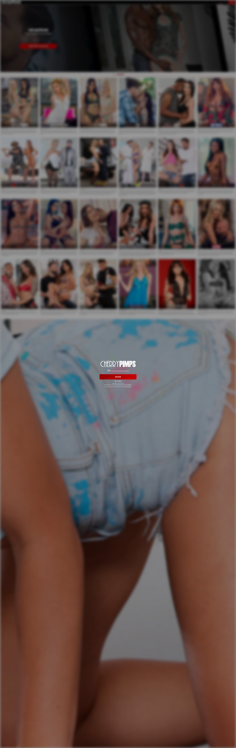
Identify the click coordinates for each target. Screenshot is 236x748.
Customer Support (127, 386)
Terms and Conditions (127, 384)
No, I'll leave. (118, 381)
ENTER (118, 377)
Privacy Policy (118, 384)
